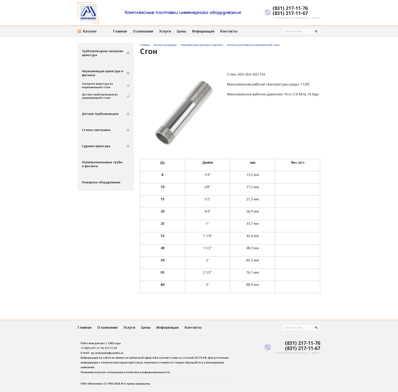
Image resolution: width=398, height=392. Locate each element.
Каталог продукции (165, 44)
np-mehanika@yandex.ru (107, 352)
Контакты (228, 31)
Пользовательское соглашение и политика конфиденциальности (125, 372)
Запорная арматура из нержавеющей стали (97, 85)
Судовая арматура (96, 146)
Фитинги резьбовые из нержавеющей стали (253, 44)
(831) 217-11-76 (290, 8)
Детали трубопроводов (100, 114)
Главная (120, 31)
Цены (181, 31)
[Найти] (316, 31)
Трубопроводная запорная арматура (102, 53)
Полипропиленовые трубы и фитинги (102, 164)
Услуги (165, 31)
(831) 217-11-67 (290, 13)
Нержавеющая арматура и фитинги (202, 44)
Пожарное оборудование (101, 182)
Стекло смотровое (96, 130)
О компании (143, 31)
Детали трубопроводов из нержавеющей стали (100, 96)
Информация (203, 31)
